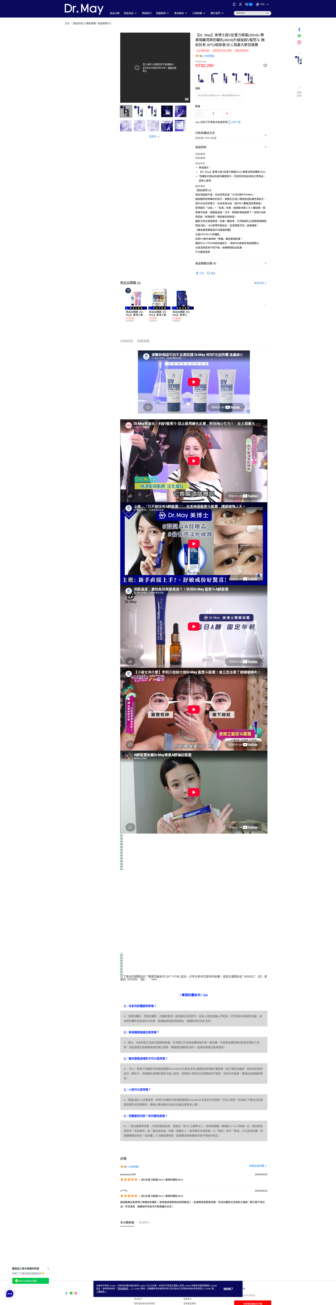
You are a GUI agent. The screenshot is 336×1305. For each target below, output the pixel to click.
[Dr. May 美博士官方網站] (84, 9)
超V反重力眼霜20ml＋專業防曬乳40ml (219, 95)
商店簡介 (138, 1299)
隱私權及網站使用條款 (144, 1303)
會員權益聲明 (189, 1303)
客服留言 (187, 1299)
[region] (155, 68)
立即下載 (236, 122)
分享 (201, 273)
